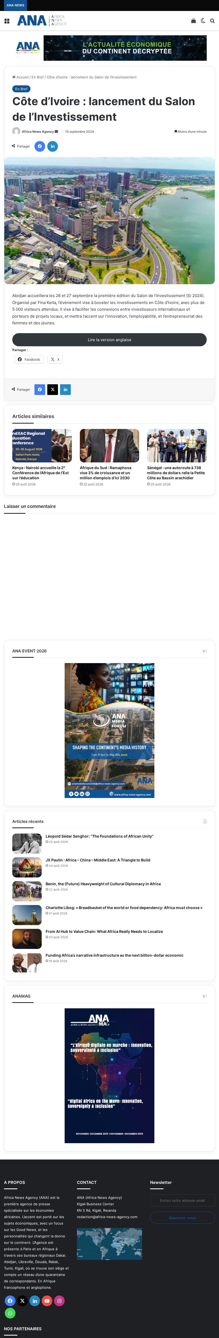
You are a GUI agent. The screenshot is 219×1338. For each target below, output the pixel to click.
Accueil (22, 77)
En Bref (38, 77)
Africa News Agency (38, 132)
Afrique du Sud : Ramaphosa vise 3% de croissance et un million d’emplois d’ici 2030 (105, 472)
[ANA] (41, 20)
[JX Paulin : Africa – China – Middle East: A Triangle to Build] (27, 867)
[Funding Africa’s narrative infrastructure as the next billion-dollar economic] (27, 963)
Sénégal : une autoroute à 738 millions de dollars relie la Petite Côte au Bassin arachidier (176, 472)
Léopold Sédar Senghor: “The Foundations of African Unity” (100, 836)
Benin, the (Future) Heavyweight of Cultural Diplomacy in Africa (103, 883)
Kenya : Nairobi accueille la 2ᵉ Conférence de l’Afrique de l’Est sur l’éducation (40, 472)
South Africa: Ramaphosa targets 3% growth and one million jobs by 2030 (91, 5)
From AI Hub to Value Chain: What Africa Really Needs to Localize (104, 931)
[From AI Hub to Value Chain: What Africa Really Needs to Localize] (27, 939)
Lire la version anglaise (109, 339)
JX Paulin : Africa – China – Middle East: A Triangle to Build (98, 860)
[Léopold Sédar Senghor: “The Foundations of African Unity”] (27, 844)
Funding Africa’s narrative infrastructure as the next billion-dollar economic (115, 955)
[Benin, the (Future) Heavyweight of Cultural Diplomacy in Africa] (27, 891)
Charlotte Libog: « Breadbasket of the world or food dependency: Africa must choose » (124, 907)
